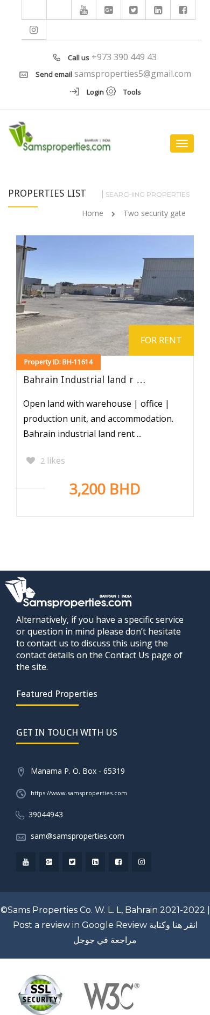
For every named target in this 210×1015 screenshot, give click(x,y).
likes (52, 460)
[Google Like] (108, 9)
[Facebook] (183, 9)
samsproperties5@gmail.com (132, 74)
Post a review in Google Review (80, 925)
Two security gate (154, 213)
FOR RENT (161, 340)
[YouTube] (84, 9)
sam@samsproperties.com (77, 836)
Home (92, 213)
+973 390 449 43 (124, 57)
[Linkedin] (158, 9)
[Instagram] (34, 29)
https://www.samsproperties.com (79, 793)
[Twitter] (133, 9)
